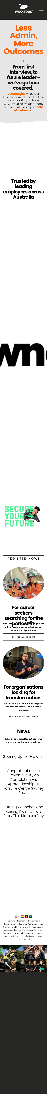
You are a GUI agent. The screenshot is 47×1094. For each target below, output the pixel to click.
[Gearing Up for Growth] (22, 751)
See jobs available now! (23, 637)
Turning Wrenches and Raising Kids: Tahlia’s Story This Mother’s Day (23, 811)
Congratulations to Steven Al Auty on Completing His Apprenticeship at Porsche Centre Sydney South (23, 781)
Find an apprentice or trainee (23, 716)
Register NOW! (23, 559)
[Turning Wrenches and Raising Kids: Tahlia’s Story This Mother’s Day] (23, 800)
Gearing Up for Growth (22, 756)
